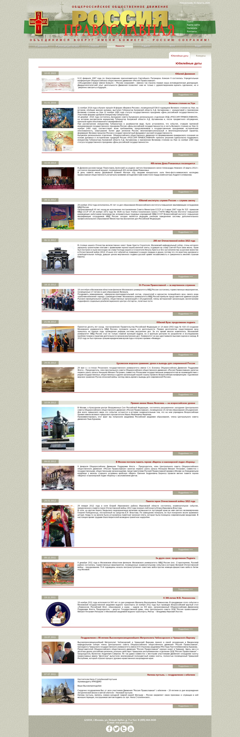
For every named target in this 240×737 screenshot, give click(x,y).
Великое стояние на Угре (182, 103)
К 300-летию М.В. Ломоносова (179, 598)
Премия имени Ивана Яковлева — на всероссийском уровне (163, 403)
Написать (192, 28)
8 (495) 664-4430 (147, 720)
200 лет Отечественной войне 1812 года (174, 241)
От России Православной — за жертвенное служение (167, 285)
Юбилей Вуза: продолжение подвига (176, 322)
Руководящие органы (67, 46)
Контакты (192, 31)
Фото (172, 46)
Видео (198, 46)
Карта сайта (193, 24)
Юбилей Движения (185, 74)
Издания (146, 46)
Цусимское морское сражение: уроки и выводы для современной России (156, 363)
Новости (120, 46)
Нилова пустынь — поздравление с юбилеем (171, 675)
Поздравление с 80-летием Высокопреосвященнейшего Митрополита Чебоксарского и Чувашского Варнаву (138, 638)
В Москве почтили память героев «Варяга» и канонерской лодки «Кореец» (155, 462)
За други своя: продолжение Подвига (175, 558)
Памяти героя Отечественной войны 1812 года (170, 501)
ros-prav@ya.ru (124, 722)
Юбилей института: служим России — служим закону (167, 200)
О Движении (41, 46)
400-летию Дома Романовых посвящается (173, 163)
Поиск (190, 21)
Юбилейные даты (179, 56)
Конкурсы (201, 56)
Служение (94, 46)
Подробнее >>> (185, 95)
